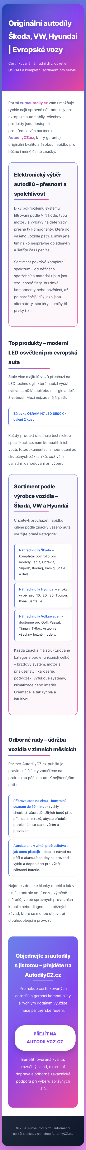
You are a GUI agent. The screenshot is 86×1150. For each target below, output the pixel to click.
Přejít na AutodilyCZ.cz (45, 1037)
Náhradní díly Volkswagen (40, 616)
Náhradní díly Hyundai (36, 589)
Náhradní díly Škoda (35, 550)
